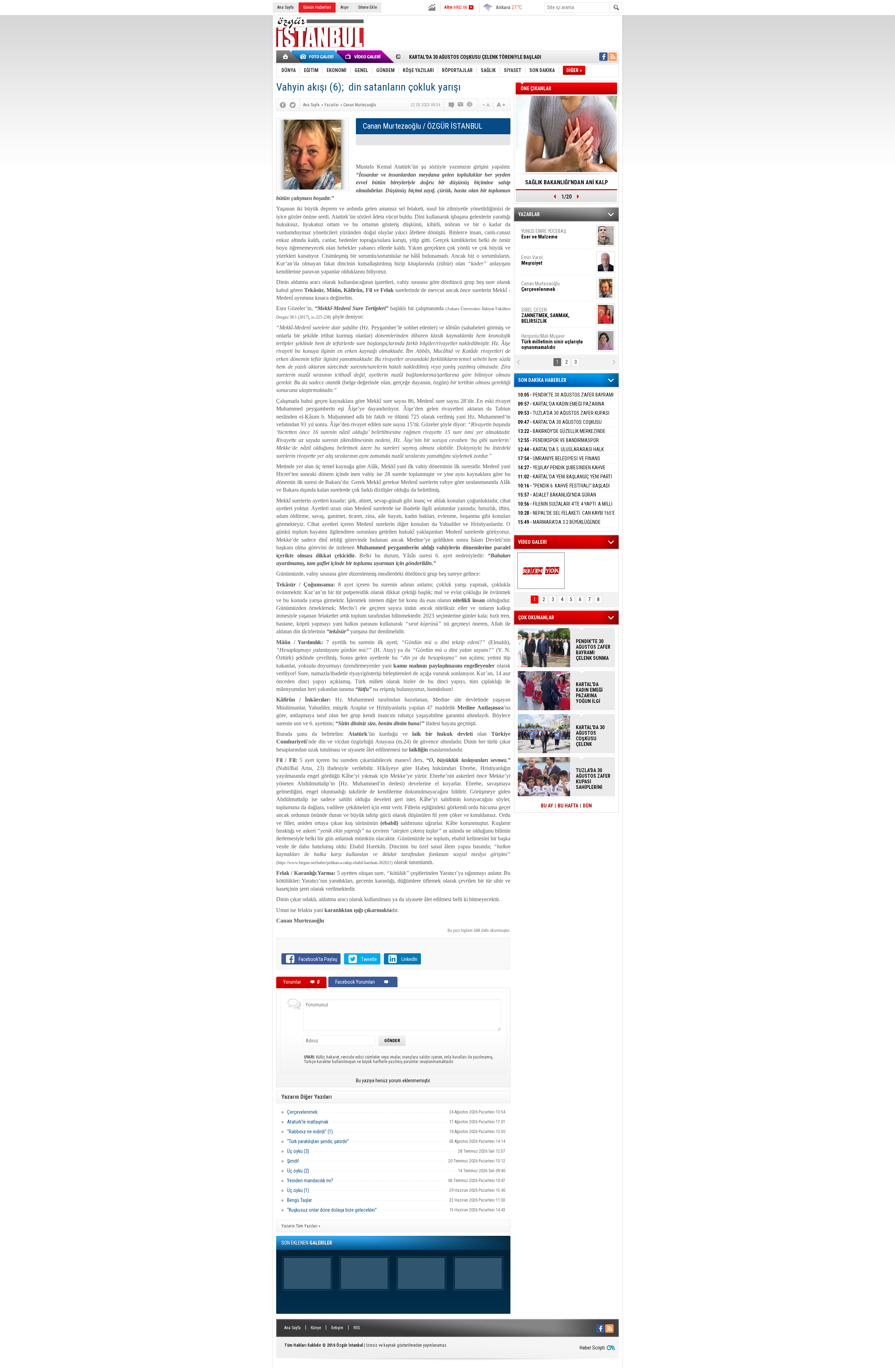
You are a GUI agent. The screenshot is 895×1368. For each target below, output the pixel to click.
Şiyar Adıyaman (548, 271)
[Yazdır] (470, 105)
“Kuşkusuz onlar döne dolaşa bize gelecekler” (332, 1210)
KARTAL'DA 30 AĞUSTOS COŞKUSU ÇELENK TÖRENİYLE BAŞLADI (475, 57)
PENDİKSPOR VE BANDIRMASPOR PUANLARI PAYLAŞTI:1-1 (558, 444)
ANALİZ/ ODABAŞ (549, 247)
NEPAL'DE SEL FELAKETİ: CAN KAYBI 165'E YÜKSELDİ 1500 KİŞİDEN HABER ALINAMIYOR (566, 517)
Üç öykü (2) (298, 1171)
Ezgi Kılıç (551, 323)
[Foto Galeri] (318, 56)
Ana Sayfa (285, 7)
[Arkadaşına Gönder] (461, 105)
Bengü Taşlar (299, 1200)
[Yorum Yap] (452, 105)
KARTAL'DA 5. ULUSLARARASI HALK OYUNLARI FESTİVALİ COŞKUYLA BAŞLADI (561, 453)
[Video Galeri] (363, 56)
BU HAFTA (568, 805)
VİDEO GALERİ (532, 542)
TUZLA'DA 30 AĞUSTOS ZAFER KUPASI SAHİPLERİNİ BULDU (563, 417)
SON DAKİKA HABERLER (542, 380)
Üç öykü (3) (298, 1151)
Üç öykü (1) (298, 1190)
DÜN (587, 805)
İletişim (337, 1327)
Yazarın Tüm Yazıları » (300, 1226)
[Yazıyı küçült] (485, 105)
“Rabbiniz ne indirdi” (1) (310, 1131)
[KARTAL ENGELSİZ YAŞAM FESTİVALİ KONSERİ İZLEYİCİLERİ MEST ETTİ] (541, 571)
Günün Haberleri (317, 7)
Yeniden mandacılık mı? (310, 1180)
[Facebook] (283, 105)
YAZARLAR (529, 214)
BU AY (547, 805)
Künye (316, 1327)
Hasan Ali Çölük (547, 297)
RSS (356, 1327)
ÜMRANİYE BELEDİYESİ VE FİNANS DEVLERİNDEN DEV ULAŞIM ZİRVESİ (559, 462)
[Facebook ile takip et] (603, 56)
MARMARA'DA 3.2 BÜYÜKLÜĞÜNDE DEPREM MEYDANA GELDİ (559, 526)
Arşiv (345, 7)
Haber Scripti (592, 1348)
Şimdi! (293, 1161)
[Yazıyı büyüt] (501, 105)
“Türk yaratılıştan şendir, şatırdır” (318, 1141)
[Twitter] (292, 105)
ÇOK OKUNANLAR (536, 617)
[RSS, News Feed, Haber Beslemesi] (612, 56)
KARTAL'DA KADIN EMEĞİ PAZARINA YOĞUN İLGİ (561, 408)
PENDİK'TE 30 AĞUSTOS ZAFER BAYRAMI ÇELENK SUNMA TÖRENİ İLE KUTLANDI (566, 399)
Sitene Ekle (367, 7)
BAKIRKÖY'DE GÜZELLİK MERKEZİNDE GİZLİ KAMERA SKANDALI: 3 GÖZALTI (562, 435)
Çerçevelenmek (302, 1112)
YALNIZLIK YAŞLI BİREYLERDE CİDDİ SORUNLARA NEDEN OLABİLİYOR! (566, 184)
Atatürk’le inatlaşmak (307, 1122)
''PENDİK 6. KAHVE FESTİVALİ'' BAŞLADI (564, 486)
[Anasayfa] (285, 56)
